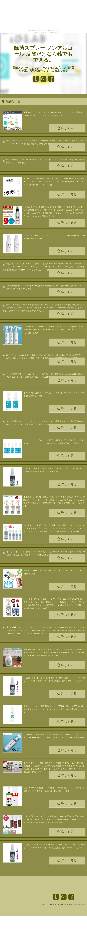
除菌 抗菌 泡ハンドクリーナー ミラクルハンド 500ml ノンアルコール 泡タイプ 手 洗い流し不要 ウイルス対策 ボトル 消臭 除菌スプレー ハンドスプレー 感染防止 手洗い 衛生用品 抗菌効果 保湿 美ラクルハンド (54, 652)
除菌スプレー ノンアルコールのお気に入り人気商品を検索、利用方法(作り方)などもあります (43, 69)
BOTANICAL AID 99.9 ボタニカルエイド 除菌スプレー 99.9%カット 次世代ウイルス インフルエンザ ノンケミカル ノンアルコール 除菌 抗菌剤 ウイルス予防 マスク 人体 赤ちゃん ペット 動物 (54, 182)
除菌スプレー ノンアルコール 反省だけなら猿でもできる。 (43, 54)
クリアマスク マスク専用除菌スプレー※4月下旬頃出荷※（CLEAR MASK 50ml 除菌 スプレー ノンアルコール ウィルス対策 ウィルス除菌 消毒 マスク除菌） (54, 709)
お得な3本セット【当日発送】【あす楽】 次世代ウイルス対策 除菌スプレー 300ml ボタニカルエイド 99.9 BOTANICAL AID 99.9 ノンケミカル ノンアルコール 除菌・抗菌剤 (54, 330)
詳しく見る (68, 128)
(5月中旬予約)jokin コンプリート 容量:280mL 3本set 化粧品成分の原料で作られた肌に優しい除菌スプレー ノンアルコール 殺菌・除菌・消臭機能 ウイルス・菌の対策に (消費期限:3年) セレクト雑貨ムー (54, 819)
